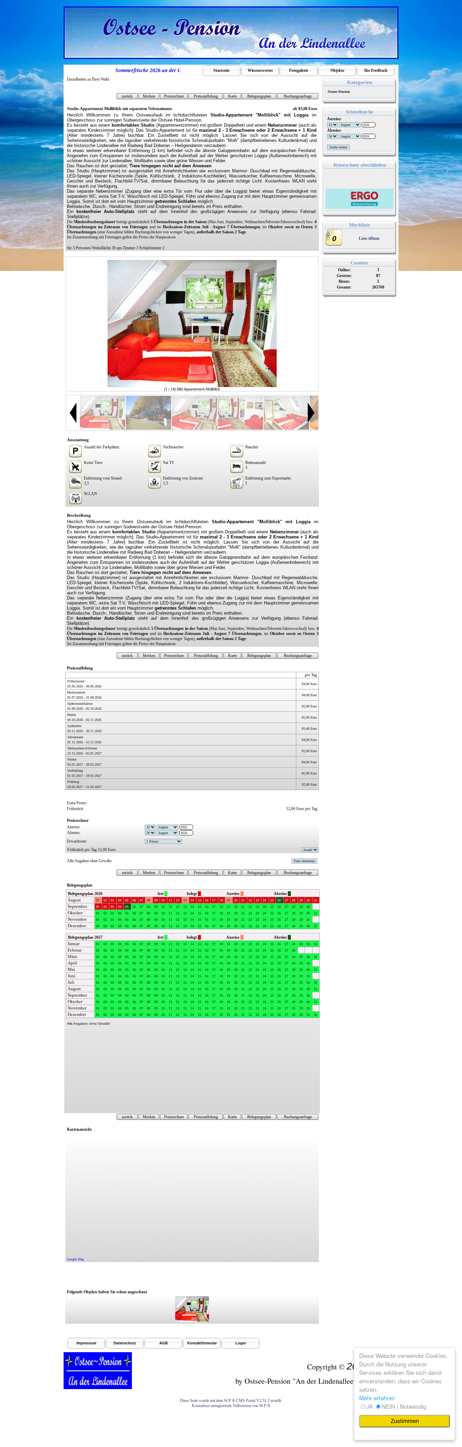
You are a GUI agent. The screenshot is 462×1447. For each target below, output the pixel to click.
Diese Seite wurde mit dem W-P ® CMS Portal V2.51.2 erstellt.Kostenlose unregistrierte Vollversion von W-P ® (231, 1403)
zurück (127, 96)
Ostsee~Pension (338, 91)
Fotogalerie (298, 70)
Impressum (86, 1343)
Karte (232, 96)
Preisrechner (174, 96)
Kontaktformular (202, 1343)
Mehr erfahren (377, 1397)
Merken (149, 96)
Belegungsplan (259, 96)
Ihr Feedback (376, 70)
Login (240, 1343)
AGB (163, 1343)
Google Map (75, 1259)
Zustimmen (405, 1421)
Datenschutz (125, 1343)
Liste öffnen (369, 238)
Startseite (221, 70)
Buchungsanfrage (298, 96)
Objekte (337, 70)
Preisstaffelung (206, 96)
